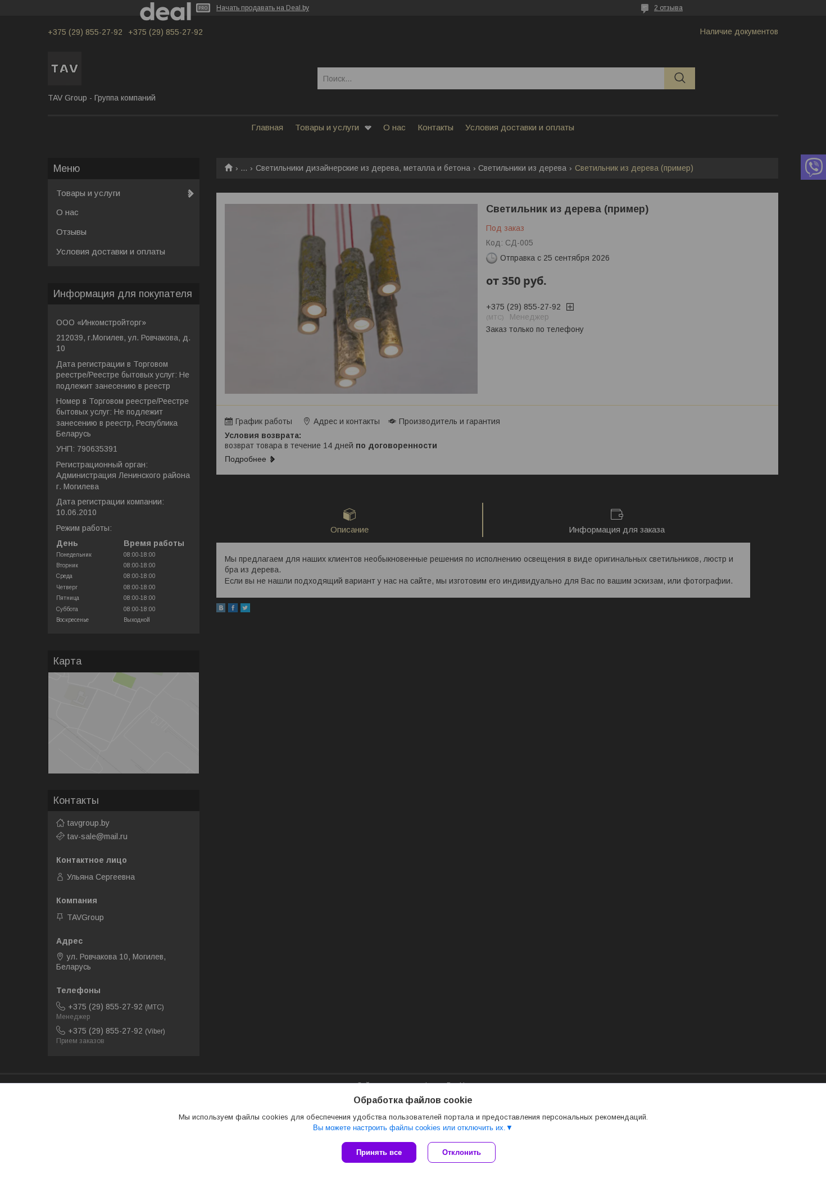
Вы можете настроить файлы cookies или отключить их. (409, 1127)
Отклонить (461, 1152)
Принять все (379, 1152)
